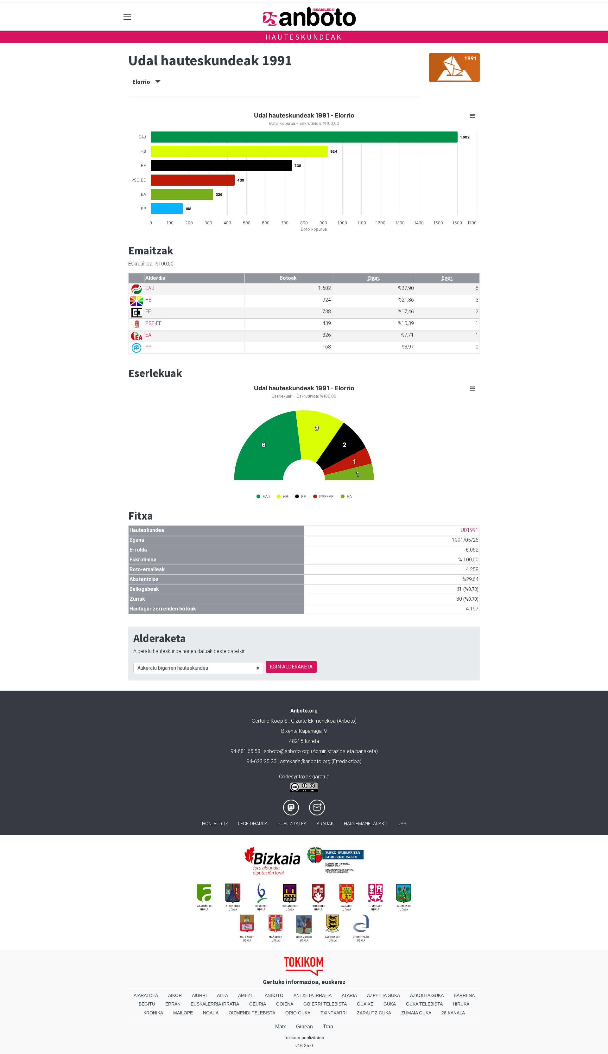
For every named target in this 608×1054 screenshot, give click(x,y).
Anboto (274, 995)
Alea (222, 995)
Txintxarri (333, 1012)
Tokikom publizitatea (304, 1037)
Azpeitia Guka (383, 995)
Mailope (183, 1012)
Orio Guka (297, 1012)
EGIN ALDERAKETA (291, 667)
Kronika (153, 1012)
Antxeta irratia (313, 995)
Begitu (147, 1003)
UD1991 (469, 530)
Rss (402, 824)
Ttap (328, 1026)
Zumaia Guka (416, 1012)
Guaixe (365, 1003)
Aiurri (199, 995)
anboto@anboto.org (287, 751)
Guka (389, 1003)
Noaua (210, 1012)
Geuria (257, 1003)
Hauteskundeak (303, 37)
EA (148, 335)
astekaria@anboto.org (305, 761)
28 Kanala (453, 1012)
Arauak (325, 824)
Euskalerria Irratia (215, 1003)
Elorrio (143, 82)
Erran (172, 1003)
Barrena (464, 995)
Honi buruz (215, 824)
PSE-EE (153, 323)
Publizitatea (292, 824)
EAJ (149, 288)
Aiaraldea (146, 995)
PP (148, 347)
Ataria (349, 995)
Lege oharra (253, 824)
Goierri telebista (325, 1003)
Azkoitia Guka (427, 995)
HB (148, 300)
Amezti (246, 995)
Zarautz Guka (374, 1012)
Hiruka (461, 1003)
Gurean (304, 1026)
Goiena (284, 1003)
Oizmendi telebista (252, 1012)
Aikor (175, 995)
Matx (280, 1026)
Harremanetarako (366, 824)
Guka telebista (424, 1003)
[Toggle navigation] (127, 16)
